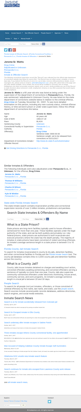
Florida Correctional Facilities (40, 54)
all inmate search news (17, 382)
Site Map (24, 401)
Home (6, 401)
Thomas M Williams (13, 181)
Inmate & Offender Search (16, 75)
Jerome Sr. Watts (12, 174)
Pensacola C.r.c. (11, 70)
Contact (17, 401)
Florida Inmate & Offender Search (16, 54)
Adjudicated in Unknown (15, 67)
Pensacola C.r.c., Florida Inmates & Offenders (20, 56)
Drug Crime (9, 65)
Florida (7, 72)
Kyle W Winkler (12, 193)
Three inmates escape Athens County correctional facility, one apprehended (36, 333)
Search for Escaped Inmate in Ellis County (22, 312)
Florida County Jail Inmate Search (21, 249)
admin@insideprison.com (40, 83)
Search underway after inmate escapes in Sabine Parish (27, 322)
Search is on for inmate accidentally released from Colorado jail (30, 302)
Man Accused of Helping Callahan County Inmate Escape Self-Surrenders (35, 346)
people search (67, 289)
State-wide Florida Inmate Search (21, 203)
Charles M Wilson (13, 187)
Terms (11, 401)
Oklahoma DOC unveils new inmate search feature (25, 356)
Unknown (40, 124)
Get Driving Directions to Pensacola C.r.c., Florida (27, 148)
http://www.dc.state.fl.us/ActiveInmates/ (52, 141)
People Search (11, 283)
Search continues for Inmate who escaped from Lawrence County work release (37, 369)
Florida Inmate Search (58, 254)
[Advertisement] (52, 15)
